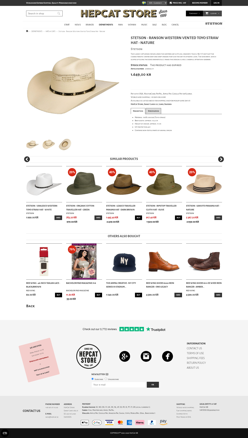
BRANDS (90, 24)
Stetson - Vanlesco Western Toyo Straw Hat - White (41, 207)
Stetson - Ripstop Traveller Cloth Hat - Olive (161, 207)
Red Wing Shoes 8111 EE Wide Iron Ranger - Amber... (204, 285)
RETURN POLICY (196, 363)
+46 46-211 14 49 (51, 407)
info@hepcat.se (51, 417)
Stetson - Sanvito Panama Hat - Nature (203, 207)
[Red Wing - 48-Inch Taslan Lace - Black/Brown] (44, 261)
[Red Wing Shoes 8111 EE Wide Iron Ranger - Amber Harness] (204, 261)
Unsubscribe (113, 379)
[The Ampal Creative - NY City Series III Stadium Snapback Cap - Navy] (124, 261)
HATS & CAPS (50, 31)
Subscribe (99, 379)
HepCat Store (69, 407)
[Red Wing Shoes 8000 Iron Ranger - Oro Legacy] (164, 261)
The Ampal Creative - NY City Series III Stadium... (121, 285)
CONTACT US (194, 348)
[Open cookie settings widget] (5, 433)
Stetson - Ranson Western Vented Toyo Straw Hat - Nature (82, 31)
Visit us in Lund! (43, 373)
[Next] (221, 159)
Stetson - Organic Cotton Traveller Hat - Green (80, 207)
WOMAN (132, 24)
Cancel (175, 24)
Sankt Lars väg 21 (71, 410)
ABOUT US (193, 367)
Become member (200, 3)
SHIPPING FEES (196, 358)
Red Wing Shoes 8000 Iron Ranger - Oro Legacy (160, 285)
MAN (120, 24)
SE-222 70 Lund (70, 414)
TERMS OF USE (195, 353)
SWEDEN (67, 417)
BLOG (164, 24)
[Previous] (27, 159)
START (67, 24)
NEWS (78, 24)
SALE (154, 24)
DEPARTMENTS (106, 24)
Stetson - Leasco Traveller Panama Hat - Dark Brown (120, 207)
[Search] (58, 13)
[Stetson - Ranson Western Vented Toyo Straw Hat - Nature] (73, 85)
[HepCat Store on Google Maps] (124, 356)
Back (30, 306)
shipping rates (185, 410)
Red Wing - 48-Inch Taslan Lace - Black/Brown (43, 285)
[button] (206, 13)
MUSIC (144, 24)
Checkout (193, 13)
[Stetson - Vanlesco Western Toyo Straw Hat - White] (44, 184)
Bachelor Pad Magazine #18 (81, 283)
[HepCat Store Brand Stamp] (89, 356)
